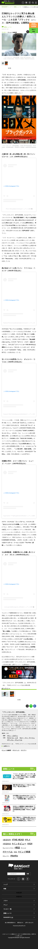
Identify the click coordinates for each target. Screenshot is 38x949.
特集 (5, 888)
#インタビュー (19, 843)
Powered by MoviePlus (18, 925)
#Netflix (14, 856)
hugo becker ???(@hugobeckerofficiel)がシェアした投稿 (19, 515)
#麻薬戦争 (7, 840)
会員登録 (33, 25)
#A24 (29, 843)
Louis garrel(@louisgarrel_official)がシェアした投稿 (18, 607)
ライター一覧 (7, 909)
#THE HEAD (18, 839)
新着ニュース (7, 27)
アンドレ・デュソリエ (15, 740)
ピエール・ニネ (13, 738)
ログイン (33, 20)
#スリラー (24, 750)
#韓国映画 (7, 844)
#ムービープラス (8, 848)
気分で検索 (33, 30)
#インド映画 (24, 852)
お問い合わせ (28, 922)
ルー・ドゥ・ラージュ (28, 738)
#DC (15, 852)
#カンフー (6, 856)
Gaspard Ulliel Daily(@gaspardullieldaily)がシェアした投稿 (19, 414)
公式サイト (7, 746)
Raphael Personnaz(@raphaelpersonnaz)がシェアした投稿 (19, 323)
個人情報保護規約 (9, 922)
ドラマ (6, 900)
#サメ (27, 839)
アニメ (6, 905)
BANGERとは (8, 917)
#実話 (17, 847)
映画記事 (19, 892)
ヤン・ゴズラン (13, 736)
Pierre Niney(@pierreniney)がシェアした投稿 (18, 209)
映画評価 (19, 896)
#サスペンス (16, 750)
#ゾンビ (23, 848)
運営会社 (19, 922)
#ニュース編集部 (12, 32)
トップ (6, 884)
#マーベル (8, 852)
